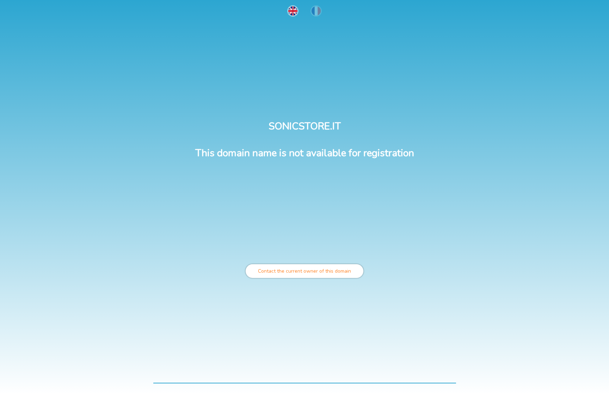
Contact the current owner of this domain (304, 271)
